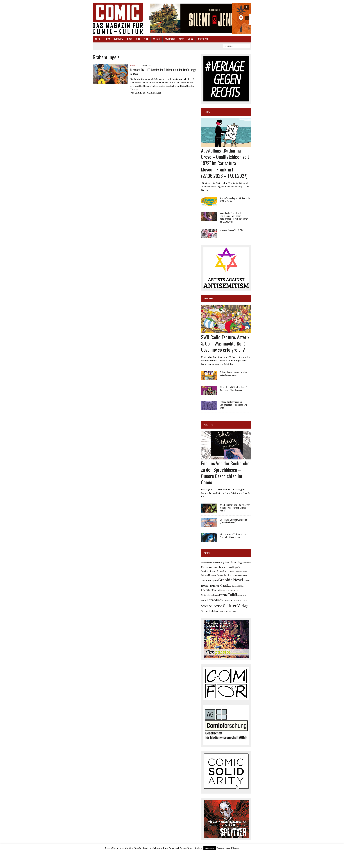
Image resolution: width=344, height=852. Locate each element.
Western (232, 611)
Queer (244, 595)
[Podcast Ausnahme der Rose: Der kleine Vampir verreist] (209, 378)
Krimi (234, 586)
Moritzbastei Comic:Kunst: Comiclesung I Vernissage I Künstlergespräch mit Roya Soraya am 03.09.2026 (234, 217)
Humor (214, 585)
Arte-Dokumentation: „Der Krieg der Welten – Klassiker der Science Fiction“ (235, 507)
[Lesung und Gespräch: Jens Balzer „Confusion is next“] (209, 525)
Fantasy (228, 575)
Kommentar (170, 39)
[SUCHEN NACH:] (236, 45)
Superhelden (209, 611)
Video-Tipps (208, 424)
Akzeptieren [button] (209, 848)
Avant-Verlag (233, 562)
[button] (199, 18)
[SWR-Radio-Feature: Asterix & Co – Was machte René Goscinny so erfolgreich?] (226, 331)
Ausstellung (218, 562)
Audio (191, 39)
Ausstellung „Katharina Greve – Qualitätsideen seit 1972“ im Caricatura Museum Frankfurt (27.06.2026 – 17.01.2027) (225, 163)
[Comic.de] (118, 18)
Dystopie (243, 571)
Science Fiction (212, 606)
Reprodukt (214, 600)
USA (227, 612)
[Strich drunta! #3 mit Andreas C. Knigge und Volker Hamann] (209, 392)
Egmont (220, 575)
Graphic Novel (230, 579)
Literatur (206, 590)
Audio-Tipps (208, 298)
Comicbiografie (233, 567)
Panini (223, 595)
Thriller (221, 611)
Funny (245, 575)
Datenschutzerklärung (227, 848)
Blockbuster (246, 562)
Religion (203, 601)
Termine (207, 111)
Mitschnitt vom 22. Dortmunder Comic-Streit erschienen (233, 536)
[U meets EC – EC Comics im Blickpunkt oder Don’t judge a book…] (110, 82)
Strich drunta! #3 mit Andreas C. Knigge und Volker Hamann (233, 389)
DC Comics (231, 571)
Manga (215, 590)
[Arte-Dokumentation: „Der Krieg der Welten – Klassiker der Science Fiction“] (209, 510)
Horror (205, 585)
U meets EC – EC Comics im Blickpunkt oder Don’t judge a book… (163, 71)
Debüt (238, 571)
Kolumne (156, 39)
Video (181, 39)
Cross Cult (222, 571)
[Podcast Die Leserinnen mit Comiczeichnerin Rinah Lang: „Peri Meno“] (209, 407)
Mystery (229, 590)
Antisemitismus (206, 563)
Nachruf (235, 590)
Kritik (97, 39)
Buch (146, 39)
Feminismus (237, 575)
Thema (107, 39)
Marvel (222, 590)
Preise (240, 595)
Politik (233, 595)
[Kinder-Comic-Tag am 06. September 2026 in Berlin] (209, 204)
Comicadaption (218, 567)
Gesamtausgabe (209, 580)
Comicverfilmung (208, 571)
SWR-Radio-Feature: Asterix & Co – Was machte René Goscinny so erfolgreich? (225, 343)
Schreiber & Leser (239, 600)
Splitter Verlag (235, 605)
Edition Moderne (208, 575)
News (129, 39)
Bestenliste (203, 39)
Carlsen (206, 567)
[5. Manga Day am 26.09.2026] (209, 236)
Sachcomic (226, 600)
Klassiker (226, 585)
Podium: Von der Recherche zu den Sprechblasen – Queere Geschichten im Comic (225, 473)
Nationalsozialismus (210, 595)
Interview (118, 39)
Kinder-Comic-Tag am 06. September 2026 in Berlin (235, 200)
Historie (247, 580)
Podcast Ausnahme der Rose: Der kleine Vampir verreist (233, 374)
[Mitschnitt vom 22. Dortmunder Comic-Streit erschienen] (209, 540)
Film (138, 39)
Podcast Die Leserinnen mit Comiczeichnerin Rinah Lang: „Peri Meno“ (234, 404)
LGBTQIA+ (240, 586)
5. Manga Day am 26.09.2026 (232, 230)
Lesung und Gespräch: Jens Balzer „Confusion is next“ (234, 521)
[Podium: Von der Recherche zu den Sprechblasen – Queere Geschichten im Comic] (226, 457)
